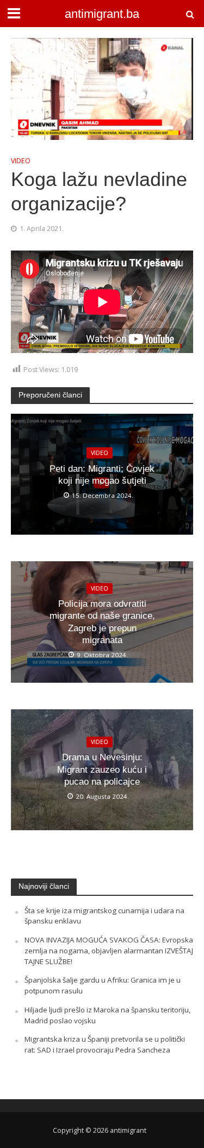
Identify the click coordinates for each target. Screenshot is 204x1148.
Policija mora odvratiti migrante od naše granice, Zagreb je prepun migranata (102, 622)
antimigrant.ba (102, 14)
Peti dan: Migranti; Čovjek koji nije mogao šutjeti (102, 475)
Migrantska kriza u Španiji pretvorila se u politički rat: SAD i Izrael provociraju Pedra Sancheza (104, 1044)
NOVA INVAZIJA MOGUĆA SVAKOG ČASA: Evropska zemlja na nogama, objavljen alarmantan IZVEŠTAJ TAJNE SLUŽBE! (108, 950)
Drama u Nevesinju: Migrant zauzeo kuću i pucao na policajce (102, 770)
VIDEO (20, 160)
